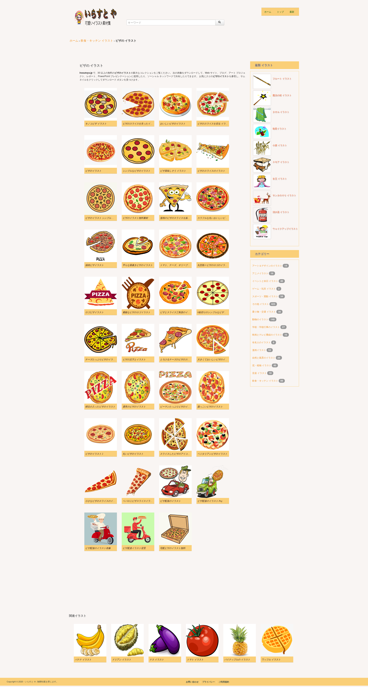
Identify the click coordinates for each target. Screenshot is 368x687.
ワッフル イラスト (271, 659)
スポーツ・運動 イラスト (265, 296)
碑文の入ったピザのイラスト (100, 406)
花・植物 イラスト (262, 365)
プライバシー (208, 681)
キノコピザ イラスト (96, 123)
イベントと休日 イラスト (265, 280)
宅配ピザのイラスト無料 (172, 548)
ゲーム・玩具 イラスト (264, 288)
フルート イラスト (282, 78)
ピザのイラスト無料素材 (135, 217)
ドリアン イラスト (121, 659)
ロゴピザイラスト (94, 312)
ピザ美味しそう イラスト (173, 170)
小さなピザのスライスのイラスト (102, 500)
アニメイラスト (260, 273)
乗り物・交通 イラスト (264, 311)
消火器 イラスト (281, 212)
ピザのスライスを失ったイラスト (140, 123)
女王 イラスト (280, 178)
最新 (292, 11)
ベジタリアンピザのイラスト (212, 453)
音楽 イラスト (259, 372)
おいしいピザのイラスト (172, 123)
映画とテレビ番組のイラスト (267, 334)
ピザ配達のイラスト (170, 500)
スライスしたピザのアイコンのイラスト (180, 453)
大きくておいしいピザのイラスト (214, 359)
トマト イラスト (195, 659)
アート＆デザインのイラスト (267, 265)
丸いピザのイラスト (133, 453)
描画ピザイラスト (94, 265)
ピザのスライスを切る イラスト (213, 123)
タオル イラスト (281, 112)
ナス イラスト (157, 659)
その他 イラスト (260, 303)
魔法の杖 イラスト (282, 95)
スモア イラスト (281, 162)
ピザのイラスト (93, 170)
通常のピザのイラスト (134, 406)
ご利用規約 (224, 681)
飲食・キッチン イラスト (97, 40)
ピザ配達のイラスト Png (209, 500)
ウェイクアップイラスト (285, 228)
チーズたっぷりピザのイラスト (101, 359)
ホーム (267, 11)
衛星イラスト (279, 128)
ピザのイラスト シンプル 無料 (100, 217)
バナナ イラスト (83, 659)
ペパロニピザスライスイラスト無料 (141, 500)
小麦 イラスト (280, 145)
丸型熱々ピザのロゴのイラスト (213, 265)
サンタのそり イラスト (284, 195)
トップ (280, 11)
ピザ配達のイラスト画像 (98, 548)
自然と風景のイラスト (264, 357)
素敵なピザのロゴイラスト (136, 312)
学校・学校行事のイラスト (266, 326)
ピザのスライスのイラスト (211, 170)
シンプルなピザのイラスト (136, 170)
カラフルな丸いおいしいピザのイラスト (218, 217)
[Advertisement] (139, 50)
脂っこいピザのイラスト (210, 406)
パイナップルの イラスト (237, 659)
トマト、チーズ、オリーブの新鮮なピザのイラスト (186, 265)
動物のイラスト (260, 319)
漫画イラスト (259, 349)
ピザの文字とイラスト (134, 359)
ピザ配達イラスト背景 (134, 548)
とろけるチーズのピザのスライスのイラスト (183, 359)
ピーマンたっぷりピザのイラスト (177, 406)
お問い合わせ (192, 681)
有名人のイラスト (261, 342)
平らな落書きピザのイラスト (138, 265)
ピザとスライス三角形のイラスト (177, 312)
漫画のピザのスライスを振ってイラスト (180, 217)
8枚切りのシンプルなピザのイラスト (216, 312)
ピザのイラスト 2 (94, 453)
